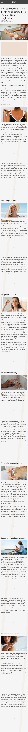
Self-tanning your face (6, 220)
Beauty (2, 6)
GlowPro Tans (11, 99)
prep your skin (19, 561)
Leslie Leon (4, 20)
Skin (6, 6)
